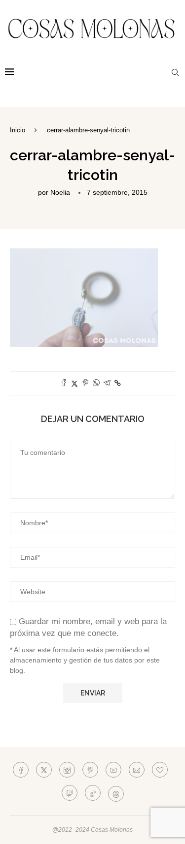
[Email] (137, 770)
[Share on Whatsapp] (96, 383)
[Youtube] (113, 770)
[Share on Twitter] (74, 383)
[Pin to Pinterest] (85, 383)
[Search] (175, 72)
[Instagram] (67, 770)
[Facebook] (21, 770)
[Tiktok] (93, 793)
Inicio (17, 130)
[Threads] (116, 793)
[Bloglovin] (160, 770)
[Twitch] (69, 793)
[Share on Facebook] (63, 383)
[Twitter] (44, 770)
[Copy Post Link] (117, 383)
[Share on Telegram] (107, 383)
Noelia (60, 192)
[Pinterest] (90, 770)
